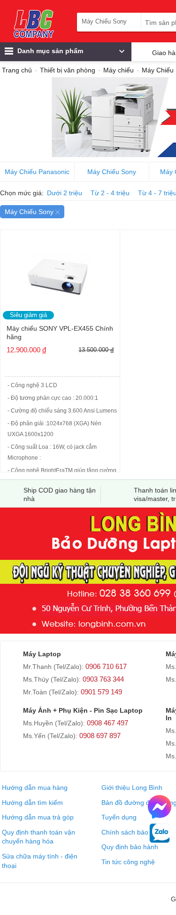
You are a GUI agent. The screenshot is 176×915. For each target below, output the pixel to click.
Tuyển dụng (119, 817)
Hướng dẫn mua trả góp (38, 817)
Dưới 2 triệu (64, 193)
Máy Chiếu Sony (111, 171)
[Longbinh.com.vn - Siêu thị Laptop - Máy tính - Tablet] (34, 23)
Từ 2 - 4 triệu (110, 193)
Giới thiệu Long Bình (131, 787)
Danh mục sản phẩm (49, 51)
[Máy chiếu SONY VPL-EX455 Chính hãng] (60, 273)
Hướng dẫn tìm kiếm (32, 802)
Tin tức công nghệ (128, 862)
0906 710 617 (106, 666)
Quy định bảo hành (129, 847)
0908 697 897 (100, 736)
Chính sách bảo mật (131, 832)
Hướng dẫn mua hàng (35, 787)
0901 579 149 (101, 692)
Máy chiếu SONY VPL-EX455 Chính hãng (60, 333)
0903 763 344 (103, 679)
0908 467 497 (107, 723)
